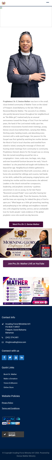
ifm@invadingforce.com (15, 342)
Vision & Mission (10, 383)
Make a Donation (10, 379)
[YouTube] (15, 357)
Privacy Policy (7, 403)
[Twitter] (10, 357)
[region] (26, 16)
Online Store (9, 387)
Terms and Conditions (11, 408)
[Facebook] (4, 357)
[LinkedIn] (21, 357)
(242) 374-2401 (12, 337)
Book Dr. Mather (10, 374)
